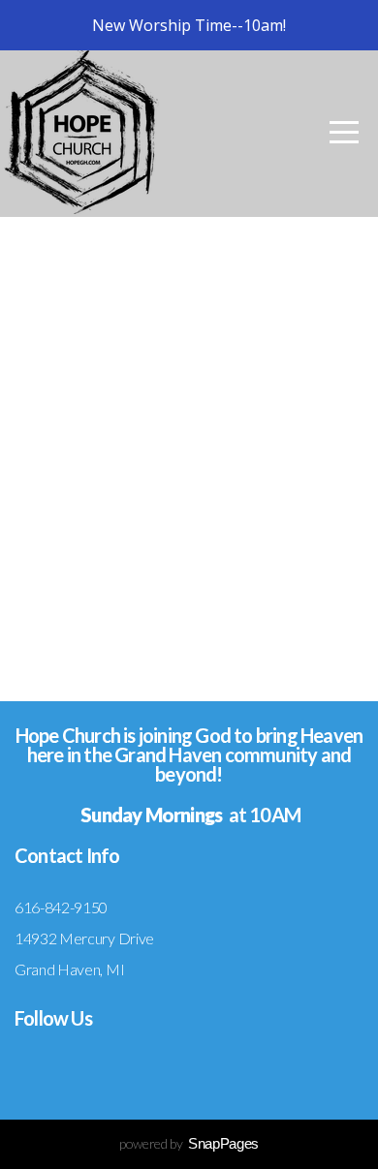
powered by (189, 1143)
